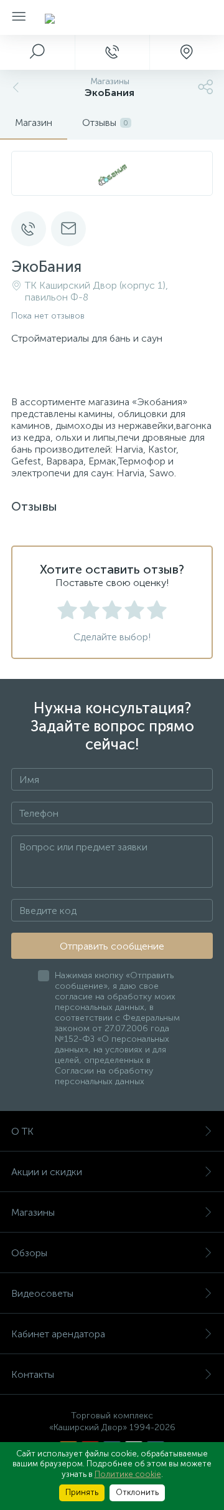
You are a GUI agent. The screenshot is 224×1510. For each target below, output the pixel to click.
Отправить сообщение (112, 946)
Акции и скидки (46, 1172)
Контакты (32, 1374)
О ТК (22, 1131)
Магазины (33, 1212)
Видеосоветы (42, 1293)
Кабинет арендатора (58, 1334)
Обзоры (29, 1253)
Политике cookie (128, 1474)
